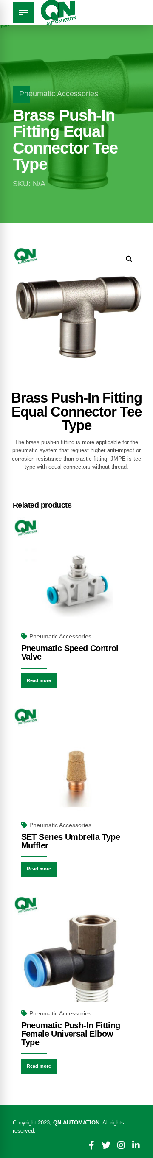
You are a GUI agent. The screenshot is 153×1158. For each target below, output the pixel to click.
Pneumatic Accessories (58, 94)
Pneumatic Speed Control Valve (70, 652)
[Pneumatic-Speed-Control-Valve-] (76, 582)
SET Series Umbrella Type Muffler (70, 841)
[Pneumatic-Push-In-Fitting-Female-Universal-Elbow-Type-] (76, 959)
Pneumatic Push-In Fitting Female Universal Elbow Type (70, 1034)
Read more (39, 680)
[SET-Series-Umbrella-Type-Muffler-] (76, 771)
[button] (129, 258)
